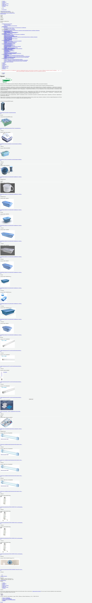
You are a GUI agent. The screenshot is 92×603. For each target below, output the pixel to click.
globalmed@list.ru (3, 580)
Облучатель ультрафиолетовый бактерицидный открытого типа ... (11, 444)
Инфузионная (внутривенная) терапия (11, 47)
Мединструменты (7, 24)
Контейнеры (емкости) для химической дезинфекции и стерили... (11, 176)
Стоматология (6, 55)
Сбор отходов (4, 58)
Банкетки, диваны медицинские (9, 48)
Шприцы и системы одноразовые (9, 57)
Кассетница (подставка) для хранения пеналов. (8, 112)
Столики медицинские (8, 44)
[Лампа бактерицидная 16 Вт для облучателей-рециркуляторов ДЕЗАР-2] (7, 361)
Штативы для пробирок (8, 33)
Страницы (4, 62)
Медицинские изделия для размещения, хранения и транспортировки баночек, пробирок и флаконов (21, 30)
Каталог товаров (5, 26)
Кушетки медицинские (8, 43)
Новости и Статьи (5, 5)
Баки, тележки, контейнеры (9, 58)
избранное (2, 576)
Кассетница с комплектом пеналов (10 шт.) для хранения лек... (10, 128)
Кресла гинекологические (8, 41)
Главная (3, 1)
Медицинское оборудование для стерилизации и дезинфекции (15, 27)
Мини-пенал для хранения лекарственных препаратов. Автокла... (11, 428)
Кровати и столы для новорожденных (10, 42)
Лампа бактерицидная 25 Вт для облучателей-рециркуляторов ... (10, 381)
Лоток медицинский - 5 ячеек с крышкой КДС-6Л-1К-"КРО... (10, 411)
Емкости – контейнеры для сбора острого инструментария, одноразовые (17, 56)
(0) (0, 113)
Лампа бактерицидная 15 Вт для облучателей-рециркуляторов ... (10, 350)
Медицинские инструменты (7, 23)
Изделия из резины (7, 51)
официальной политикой (36, 591)
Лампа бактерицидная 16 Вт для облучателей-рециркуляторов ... (10, 366)
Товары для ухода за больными (9, 29)
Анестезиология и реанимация (9, 50)
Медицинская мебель (5, 40)
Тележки (5, 47)
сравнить (5, 372)
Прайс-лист (4, 4)
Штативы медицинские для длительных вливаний (12, 46)
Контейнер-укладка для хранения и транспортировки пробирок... (11, 143)
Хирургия (5, 56)
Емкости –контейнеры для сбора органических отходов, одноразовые (16, 57)
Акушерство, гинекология (8, 49)
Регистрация (4, 9)
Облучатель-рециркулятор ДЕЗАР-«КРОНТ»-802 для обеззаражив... (11, 538)
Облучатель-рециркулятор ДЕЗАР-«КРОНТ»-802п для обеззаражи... (11, 553)
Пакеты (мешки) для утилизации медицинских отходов (13, 55)
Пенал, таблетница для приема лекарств (10, 38)
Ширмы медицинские (7, 45)
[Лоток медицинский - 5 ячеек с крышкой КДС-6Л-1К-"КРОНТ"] (6, 409)
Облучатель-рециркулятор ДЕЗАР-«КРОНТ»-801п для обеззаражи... (11, 522)
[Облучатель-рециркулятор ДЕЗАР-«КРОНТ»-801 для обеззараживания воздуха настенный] (5, 505)
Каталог (3, 2)
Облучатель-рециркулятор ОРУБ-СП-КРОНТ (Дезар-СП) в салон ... (11, 569)
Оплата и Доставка (5, 3)
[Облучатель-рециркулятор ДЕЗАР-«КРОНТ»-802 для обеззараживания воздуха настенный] (5, 536)
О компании (4, 64)
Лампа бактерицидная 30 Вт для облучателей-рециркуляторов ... (10, 397)
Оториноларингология (8, 54)
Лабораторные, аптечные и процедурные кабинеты (12, 53)
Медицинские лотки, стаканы (9, 28)
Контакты (4, 6)
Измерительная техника (8, 37)
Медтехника (4, 33)
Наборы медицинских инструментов (10, 25)
